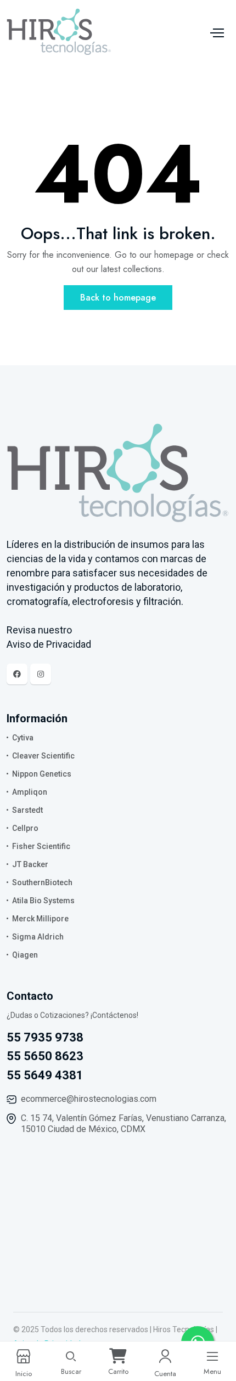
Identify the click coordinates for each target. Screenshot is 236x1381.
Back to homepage (118, 297)
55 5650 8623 (45, 1056)
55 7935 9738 (45, 1037)
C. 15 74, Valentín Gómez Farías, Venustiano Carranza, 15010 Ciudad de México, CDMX (123, 1123)
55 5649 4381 (45, 1075)
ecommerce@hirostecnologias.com (88, 1099)
